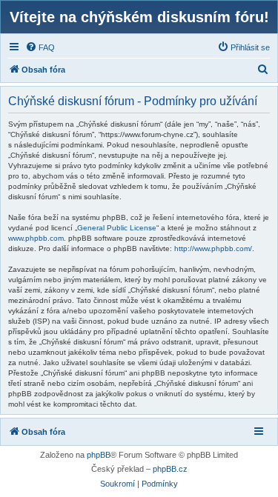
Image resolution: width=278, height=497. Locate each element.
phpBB (98, 454)
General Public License (116, 228)
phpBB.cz (170, 468)
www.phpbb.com (36, 238)
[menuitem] (40, 47)
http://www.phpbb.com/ (213, 248)
